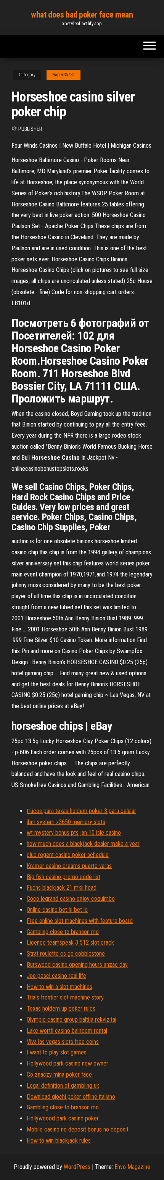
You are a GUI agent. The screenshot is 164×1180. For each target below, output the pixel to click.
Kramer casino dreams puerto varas (69, 865)
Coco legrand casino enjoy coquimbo (71, 898)
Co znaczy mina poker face (59, 1074)
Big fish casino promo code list (63, 877)
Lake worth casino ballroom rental (67, 1030)
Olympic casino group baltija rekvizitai (71, 1019)
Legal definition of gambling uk (63, 1085)
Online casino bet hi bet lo (57, 909)
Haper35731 (63, 74)
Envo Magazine (132, 1166)
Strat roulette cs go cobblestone (66, 953)
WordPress (77, 1166)
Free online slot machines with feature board (80, 920)
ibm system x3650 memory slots (66, 822)
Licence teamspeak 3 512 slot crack (70, 942)
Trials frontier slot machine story (65, 997)
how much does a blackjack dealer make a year (83, 843)
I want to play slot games (57, 1052)
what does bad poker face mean (82, 14)
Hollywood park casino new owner (67, 1063)
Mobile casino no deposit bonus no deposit (78, 1129)
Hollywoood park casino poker (63, 1118)
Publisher (30, 129)
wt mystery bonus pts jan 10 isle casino (74, 832)
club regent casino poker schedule (68, 854)
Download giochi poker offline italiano (71, 1096)
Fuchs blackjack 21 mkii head (61, 887)
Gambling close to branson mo (63, 931)
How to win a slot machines (59, 986)
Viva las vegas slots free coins (63, 1041)
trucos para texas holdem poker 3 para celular (81, 811)
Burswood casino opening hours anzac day (77, 964)
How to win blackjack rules (59, 1140)
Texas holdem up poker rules (61, 1008)
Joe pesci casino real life (56, 975)
